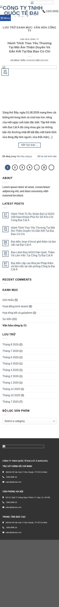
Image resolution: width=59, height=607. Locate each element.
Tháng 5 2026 (10, 363)
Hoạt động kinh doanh (15, 306)
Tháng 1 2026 (10, 382)
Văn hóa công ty (29, 39)
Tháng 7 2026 (10, 351)
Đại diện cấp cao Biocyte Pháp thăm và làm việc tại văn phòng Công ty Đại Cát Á (33, 266)
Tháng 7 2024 (10, 401)
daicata (44, 60)
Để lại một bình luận (47, 156)
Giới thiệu (8, 300)
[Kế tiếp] (51, 167)
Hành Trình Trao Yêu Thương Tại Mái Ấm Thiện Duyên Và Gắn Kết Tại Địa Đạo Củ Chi (30, 47)
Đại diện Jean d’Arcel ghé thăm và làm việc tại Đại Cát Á (33, 243)
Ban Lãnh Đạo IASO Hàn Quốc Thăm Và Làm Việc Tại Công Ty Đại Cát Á (33, 254)
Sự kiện (7, 319)
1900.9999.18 (11, 477)
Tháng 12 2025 (11, 389)
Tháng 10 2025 (11, 395)
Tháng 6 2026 (10, 357)
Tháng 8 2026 (10, 344)
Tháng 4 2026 (10, 370)
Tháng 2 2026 (10, 376)
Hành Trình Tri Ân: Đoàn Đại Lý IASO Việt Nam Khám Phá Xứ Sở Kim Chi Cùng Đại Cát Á (32, 217)
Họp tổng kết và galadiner (17, 312)
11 (44, 167)
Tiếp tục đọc (29, 145)
